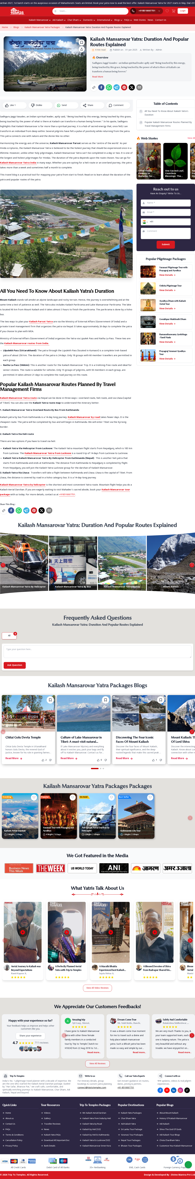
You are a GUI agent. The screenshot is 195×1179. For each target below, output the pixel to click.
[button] (145, 221)
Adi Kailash (58, 20)
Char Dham (73, 20)
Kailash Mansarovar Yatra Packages (42, 27)
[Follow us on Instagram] (180, 1090)
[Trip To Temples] (13, 11)
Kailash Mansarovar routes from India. (26, 343)
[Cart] (173, 11)
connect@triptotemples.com (92, 1087)
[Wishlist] (167, 11)
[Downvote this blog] (51, 760)
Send (64, 105)
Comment (118, 105)
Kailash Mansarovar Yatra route (18, 398)
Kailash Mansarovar (38, 20)
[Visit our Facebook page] (160, 1090)
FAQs (126, 20)
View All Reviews (97, 1063)
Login (183, 10)
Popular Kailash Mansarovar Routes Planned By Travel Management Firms (166, 124)
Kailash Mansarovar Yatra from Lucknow (48, 453)
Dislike (39, 105)
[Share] (82, 49)
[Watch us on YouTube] (167, 1090)
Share (90, 105)
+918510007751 (67, 494)
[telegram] (116, 87)
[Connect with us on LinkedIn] (173, 1090)
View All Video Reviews (97, 988)
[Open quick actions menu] (188, 1164)
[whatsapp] (109, 87)
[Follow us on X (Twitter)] (187, 1090)
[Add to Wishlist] (81, 42)
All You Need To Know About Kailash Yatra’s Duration (164, 113)
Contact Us (160, 20)
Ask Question (14, 665)
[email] (139, 87)
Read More (97, 76)
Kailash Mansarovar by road (84, 417)
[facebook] (101, 87)
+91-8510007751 (125, 1087)
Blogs (117, 20)
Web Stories (140, 20)
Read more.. (94, 1052)
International (103, 20)
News (150, 20)
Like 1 (13, 105)
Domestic (88, 20)
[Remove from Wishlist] (50, 700)
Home (5, 27)
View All (191, 138)
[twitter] (132, 87)
